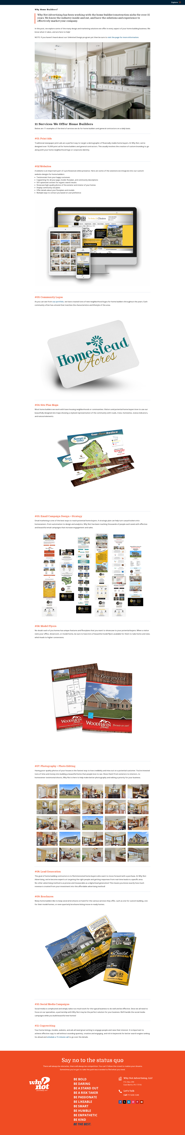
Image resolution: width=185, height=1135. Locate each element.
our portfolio (58, 301)
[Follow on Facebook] (120, 1102)
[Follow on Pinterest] (137, 1102)
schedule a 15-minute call (58, 1037)
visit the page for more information (123, 37)
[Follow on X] (124, 1102)
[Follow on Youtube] (141, 1102)
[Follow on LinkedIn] (129, 1102)
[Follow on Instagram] (133, 1102)
